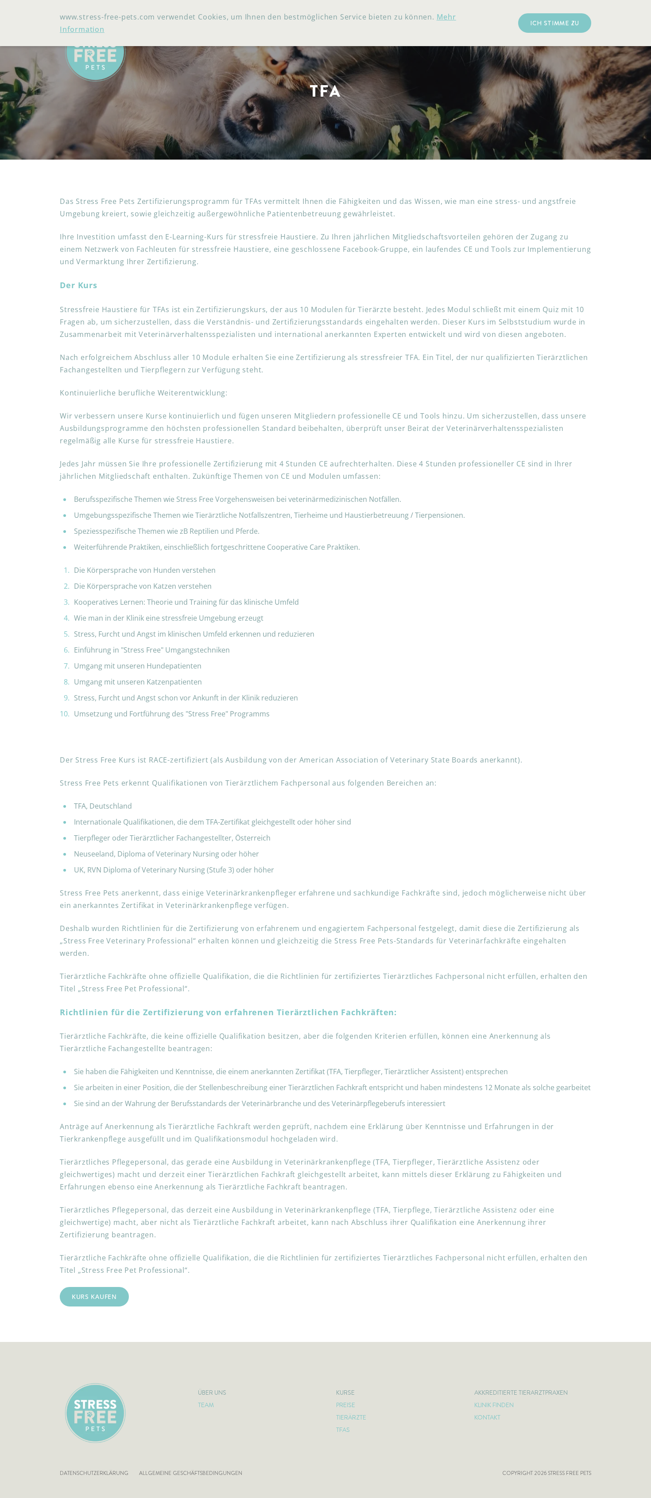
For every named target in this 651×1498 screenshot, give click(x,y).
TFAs (343, 1429)
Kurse (345, 1392)
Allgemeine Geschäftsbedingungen (190, 1473)
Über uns (212, 1392)
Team (206, 1404)
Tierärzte (351, 1417)
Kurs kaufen (94, 1296)
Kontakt (487, 1417)
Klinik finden (494, 1404)
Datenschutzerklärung (94, 1473)
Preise (345, 1404)
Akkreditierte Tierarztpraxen (521, 1392)
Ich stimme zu (554, 23)
